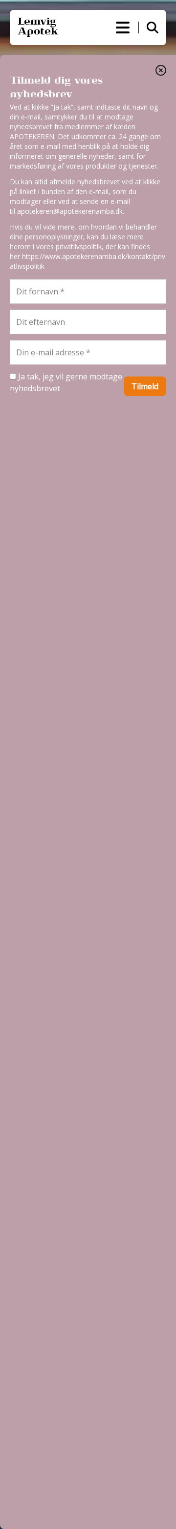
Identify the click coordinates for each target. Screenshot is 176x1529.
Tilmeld (145, 386)
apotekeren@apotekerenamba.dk (70, 211)
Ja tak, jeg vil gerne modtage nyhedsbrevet (66, 382)
